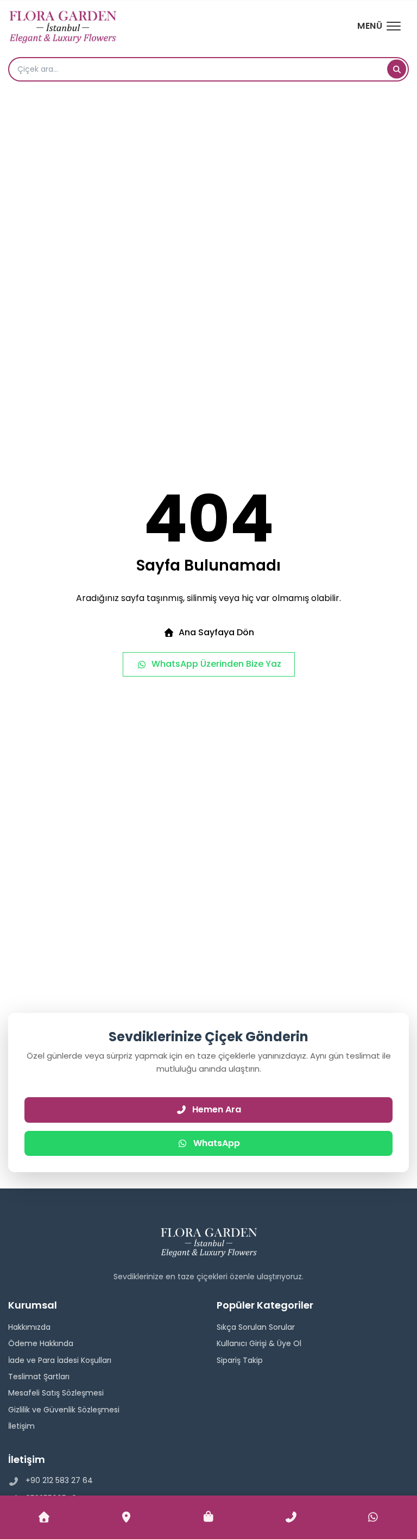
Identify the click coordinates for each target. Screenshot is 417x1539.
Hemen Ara (216, 1109)
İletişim (21, 1426)
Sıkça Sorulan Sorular (256, 1327)
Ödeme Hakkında (40, 1343)
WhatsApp (216, 1143)
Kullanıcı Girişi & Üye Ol (259, 1343)
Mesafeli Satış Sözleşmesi (56, 1392)
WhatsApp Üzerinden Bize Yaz (216, 664)
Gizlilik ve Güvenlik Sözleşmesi (63, 1409)
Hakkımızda (29, 1327)
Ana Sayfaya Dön (216, 632)
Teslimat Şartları (39, 1376)
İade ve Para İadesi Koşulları (59, 1360)
